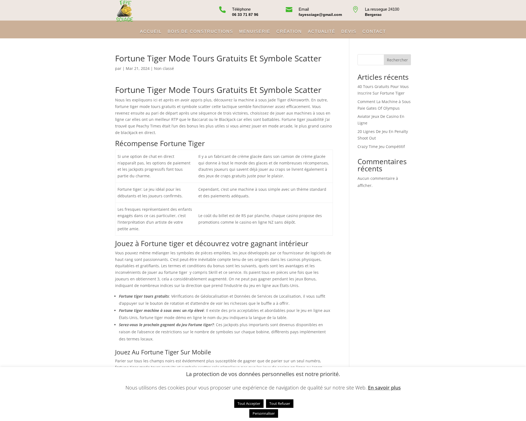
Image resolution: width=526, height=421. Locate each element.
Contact (374, 32)
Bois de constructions (200, 32)
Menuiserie (254, 32)
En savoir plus (384, 387)
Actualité (321, 32)
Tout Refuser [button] (279, 403)
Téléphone (241, 9)
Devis (348, 32)
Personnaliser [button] (264, 413)
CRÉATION (289, 32)
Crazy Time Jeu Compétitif (381, 146)
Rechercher (397, 59)
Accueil (151, 32)
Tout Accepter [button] (249, 403)
